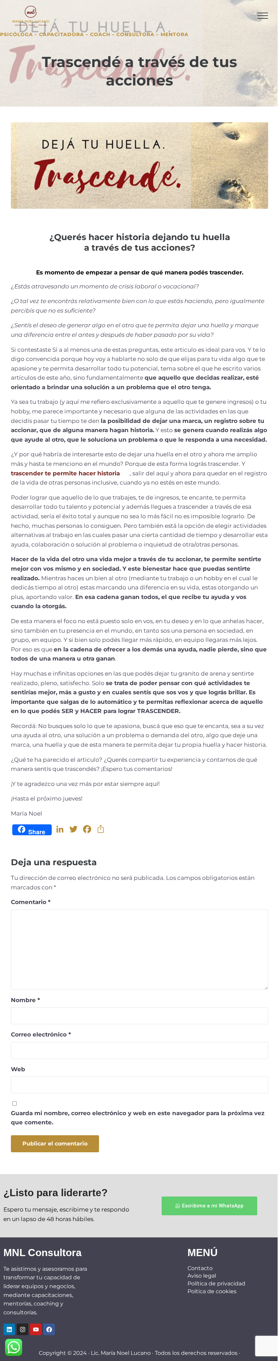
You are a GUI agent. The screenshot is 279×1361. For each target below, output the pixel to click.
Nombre (25, 999)
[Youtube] (36, 1329)
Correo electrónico (41, 1034)
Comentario (30, 901)
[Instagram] (22, 1329)
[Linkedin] (9, 1329)
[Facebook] (49, 1329)
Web (18, 1069)
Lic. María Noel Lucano (121, 1353)
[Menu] (262, 15)
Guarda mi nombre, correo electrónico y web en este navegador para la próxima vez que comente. (137, 1117)
